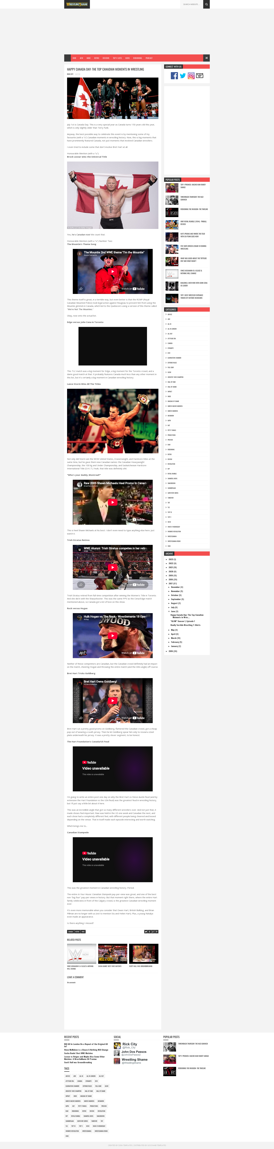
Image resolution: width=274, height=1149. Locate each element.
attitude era (172, 338)
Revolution (171, 464)
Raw (169, 444)
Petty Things (172, 430)
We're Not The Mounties (80, 309)
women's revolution (174, 531)
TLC (169, 507)
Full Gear (171, 367)
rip (169, 469)
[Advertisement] (137, 32)
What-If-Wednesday (174, 527)
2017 (171, 583)
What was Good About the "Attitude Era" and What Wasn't (194, 260)
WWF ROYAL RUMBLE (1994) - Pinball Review (194, 223)
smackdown (171, 483)
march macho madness (175, 406)
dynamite (171, 348)
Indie (89, 58)
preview (170, 440)
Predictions (172, 435)
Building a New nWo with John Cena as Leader (194, 284)
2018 (171, 579)
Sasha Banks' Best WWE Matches (109, 966)
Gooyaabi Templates (157, 1145)
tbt (169, 502)
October (175, 595)
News (127, 58)
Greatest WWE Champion (175, 377)
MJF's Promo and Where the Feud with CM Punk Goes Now (193, 235)
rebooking (171, 449)
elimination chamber (174, 358)
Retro (96, 58)
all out (170, 333)
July (173, 607)
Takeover (171, 498)
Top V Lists (117, 58)
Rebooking (137, 58)
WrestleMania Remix (174, 541)
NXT (169, 425)
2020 (171, 571)
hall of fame (172, 382)
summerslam (172, 488)
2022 (171, 563)
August (174, 603)
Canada (70, 931)
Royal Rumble (172, 473)
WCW (169, 522)
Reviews (106, 58)
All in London (172, 329)
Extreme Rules (172, 362)
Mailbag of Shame (173, 401)
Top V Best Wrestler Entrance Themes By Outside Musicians (192, 296)
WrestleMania (172, 536)
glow (169, 372)
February (175, 641)
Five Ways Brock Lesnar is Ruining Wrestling (193, 247)
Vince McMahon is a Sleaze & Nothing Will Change (80, 967)
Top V (169, 517)
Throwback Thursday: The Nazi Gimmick (192, 198)
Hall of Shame (172, 387)
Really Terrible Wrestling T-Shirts (186, 624)
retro (77, 931)
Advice (170, 314)
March (174, 637)
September (176, 599)
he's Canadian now (81, 234)
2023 (171, 559)
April (173, 633)
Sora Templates (125, 1145)
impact (170, 391)
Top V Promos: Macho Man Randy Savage (193, 186)
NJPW (169, 420)
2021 (171, 567)
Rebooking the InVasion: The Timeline (194, 209)
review (170, 459)
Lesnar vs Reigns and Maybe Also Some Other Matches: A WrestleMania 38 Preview (84, 1057)
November (175, 591)
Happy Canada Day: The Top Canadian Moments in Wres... (187, 616)
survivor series (173, 493)
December (175, 586)
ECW (169, 353)
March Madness (173, 411)
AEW (81, 58)
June (173, 611)
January (174, 646)
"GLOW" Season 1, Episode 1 (183, 621)
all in (169, 324)
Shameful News (172, 478)
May (173, 629)
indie (169, 396)
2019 (171, 575)
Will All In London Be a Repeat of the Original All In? (86, 1045)
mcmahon (171, 415)
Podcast (149, 58)
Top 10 (170, 512)
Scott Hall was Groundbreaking (140, 966)
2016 (171, 651)
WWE (74, 58)
